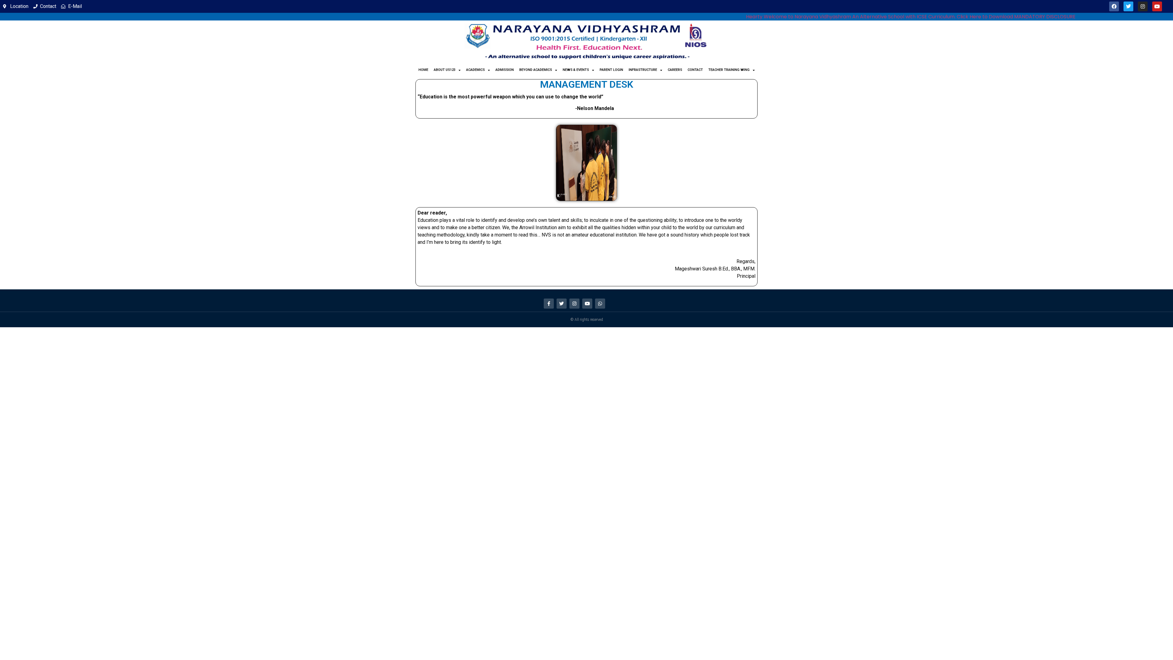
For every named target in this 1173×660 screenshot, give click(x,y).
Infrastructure (643, 70)
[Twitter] (1128, 6)
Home (423, 70)
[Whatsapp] (600, 304)
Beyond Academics (535, 70)
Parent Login (611, 70)
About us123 (444, 70)
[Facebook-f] (549, 304)
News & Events (576, 70)
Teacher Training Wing (729, 70)
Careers (675, 70)
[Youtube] (1157, 6)
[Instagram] (1143, 6)
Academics (475, 70)
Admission (504, 70)
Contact (695, 70)
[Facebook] (1114, 6)
